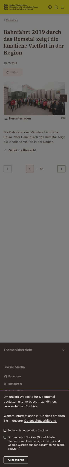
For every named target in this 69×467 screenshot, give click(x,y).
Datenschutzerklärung (40, 420)
